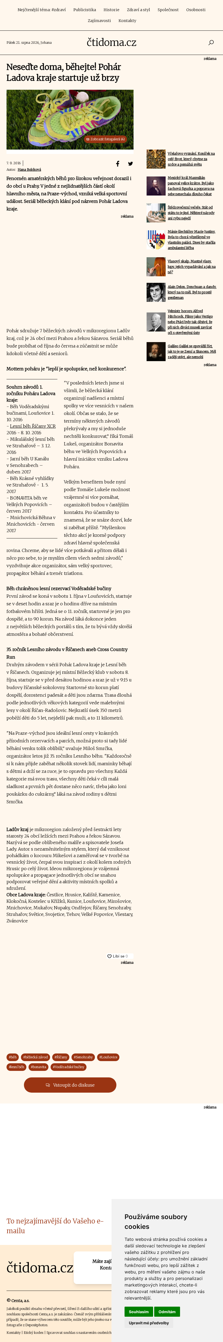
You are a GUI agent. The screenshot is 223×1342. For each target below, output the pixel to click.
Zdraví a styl (138, 9)
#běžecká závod (35, 1057)
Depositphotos (36, 1325)
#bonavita (38, 1067)
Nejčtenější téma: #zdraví (42, 9)
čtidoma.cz (112, 42)
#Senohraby (83, 1057)
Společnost (168, 9)
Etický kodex (34, 1333)
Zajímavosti (99, 20)
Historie (111, 9)
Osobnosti (196, 9)
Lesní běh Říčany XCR (33, 426)
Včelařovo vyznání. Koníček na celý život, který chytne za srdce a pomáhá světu (191, 158)
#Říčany (60, 1057)
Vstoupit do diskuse (73, 1085)
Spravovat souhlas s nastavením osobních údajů (84, 1333)
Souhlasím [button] (139, 1311)
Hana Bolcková (29, 170)
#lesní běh (16, 1067)
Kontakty (127, 20)
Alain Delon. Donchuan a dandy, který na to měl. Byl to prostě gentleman (192, 292)
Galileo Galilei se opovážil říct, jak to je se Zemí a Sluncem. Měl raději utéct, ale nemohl (192, 351)
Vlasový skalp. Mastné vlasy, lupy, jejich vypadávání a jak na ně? (192, 266)
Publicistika (84, 9)
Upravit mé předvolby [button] (149, 1323)
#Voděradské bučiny (68, 1067)
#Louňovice (108, 1057)
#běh (13, 1057)
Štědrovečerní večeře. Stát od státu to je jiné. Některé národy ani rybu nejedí (191, 212)
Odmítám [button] (167, 1311)
